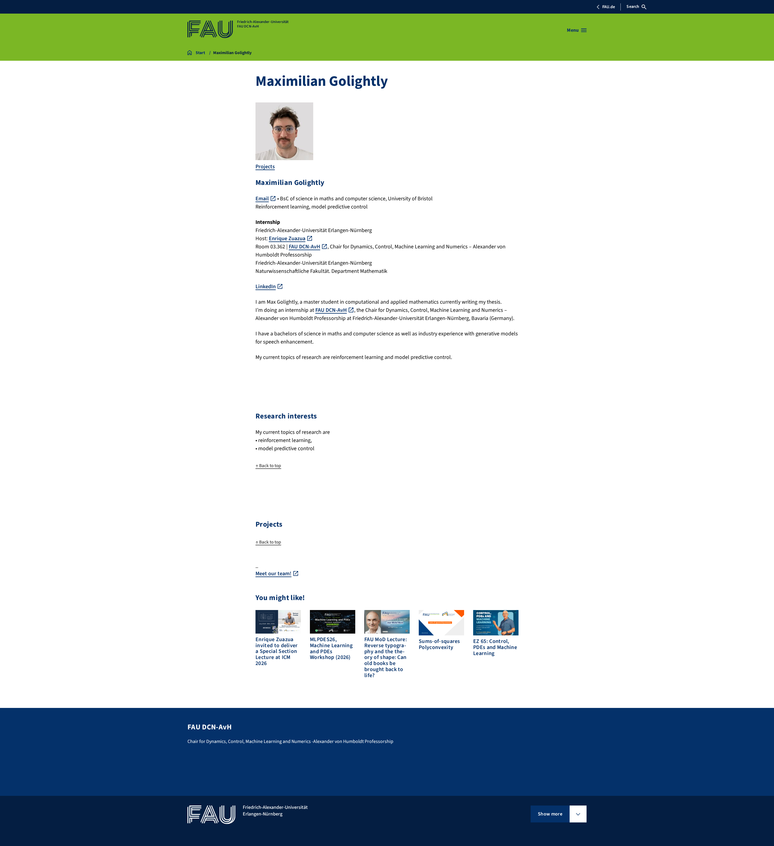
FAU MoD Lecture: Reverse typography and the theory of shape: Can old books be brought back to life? (385, 657)
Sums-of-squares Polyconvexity (439, 644)
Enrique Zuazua (287, 238)
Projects (265, 166)
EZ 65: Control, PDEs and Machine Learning (495, 647)
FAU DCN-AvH (304, 246)
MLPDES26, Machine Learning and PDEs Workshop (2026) (331, 648)
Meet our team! (273, 573)
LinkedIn (265, 286)
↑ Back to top (268, 465)
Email (262, 198)
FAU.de (608, 7)
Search (632, 7)
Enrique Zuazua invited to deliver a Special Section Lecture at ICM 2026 (276, 651)
